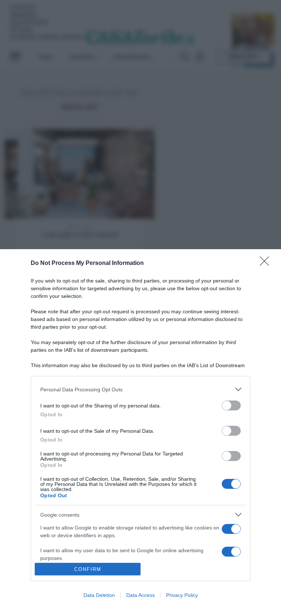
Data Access (140, 595)
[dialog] (140, 429)
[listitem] (140, 389)
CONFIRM (87, 569)
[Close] (267, 263)
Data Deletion (99, 595)
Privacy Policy (182, 595)
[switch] (231, 405)
